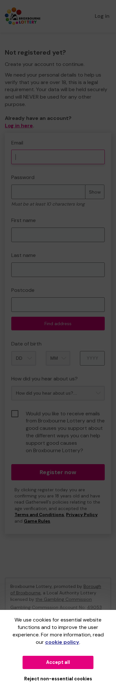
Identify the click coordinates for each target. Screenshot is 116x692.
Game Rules (37, 521)
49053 (94, 607)
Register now (58, 472)
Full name (11, 136)
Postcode (22, 290)
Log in (102, 16)
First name (23, 220)
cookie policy (62, 642)
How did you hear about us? (44, 378)
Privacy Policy (82, 514)
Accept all (58, 662)
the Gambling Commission (63, 599)
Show (95, 192)
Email (17, 142)
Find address (58, 323)
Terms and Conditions (39, 514)
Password (22, 177)
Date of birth (26, 343)
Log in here (19, 125)
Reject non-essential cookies (58, 679)
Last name (23, 255)
